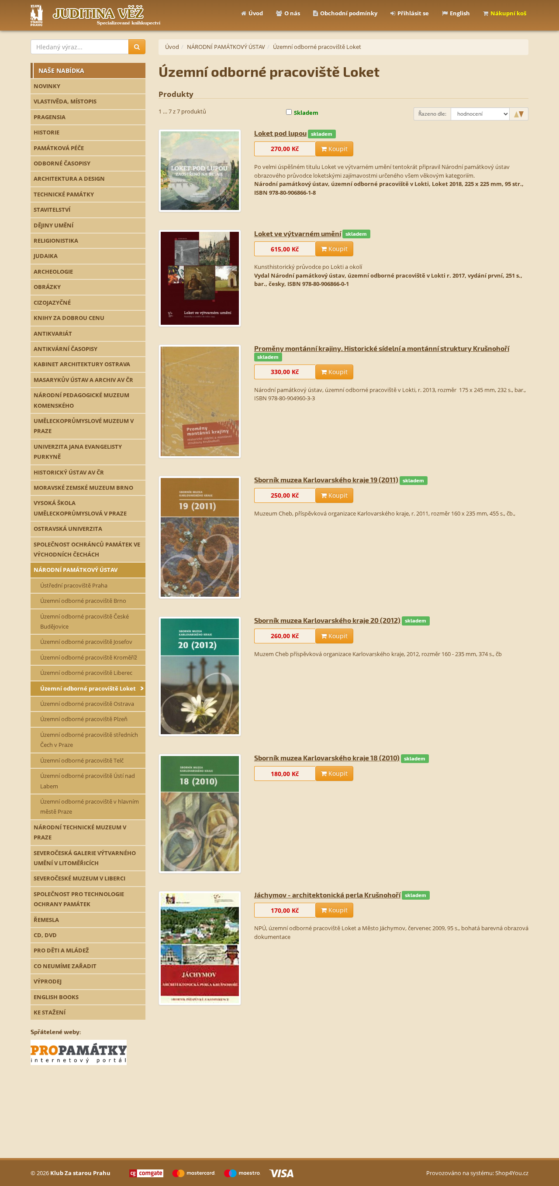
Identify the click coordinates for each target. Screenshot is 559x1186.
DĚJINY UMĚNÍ (53, 225)
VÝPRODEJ (48, 981)
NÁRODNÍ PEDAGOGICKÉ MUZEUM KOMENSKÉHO (81, 400)
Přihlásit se (413, 13)
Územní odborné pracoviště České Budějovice (84, 621)
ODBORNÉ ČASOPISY (62, 163)
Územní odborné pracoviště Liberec (86, 673)
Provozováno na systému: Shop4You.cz (477, 1173)
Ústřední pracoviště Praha (73, 585)
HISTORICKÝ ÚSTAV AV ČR (69, 472)
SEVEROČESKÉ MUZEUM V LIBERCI (79, 878)
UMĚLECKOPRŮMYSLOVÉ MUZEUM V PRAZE (84, 426)
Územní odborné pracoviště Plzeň (84, 719)
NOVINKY (47, 86)
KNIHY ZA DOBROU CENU (69, 318)
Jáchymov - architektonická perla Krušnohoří (327, 894)
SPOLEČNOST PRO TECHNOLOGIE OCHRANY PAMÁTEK (79, 899)
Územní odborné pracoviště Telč (82, 760)
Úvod (255, 13)
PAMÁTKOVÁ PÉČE (59, 148)
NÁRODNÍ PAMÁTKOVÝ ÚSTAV (75, 570)
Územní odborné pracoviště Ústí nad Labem (87, 781)
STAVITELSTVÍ (52, 209)
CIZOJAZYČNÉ (52, 302)
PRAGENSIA (50, 117)
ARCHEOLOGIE (53, 271)
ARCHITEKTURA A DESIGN (69, 178)
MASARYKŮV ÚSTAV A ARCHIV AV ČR (83, 380)
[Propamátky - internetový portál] (79, 1051)
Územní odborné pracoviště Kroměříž (88, 657)
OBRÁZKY (47, 287)
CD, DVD (45, 935)
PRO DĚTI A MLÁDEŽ (61, 950)
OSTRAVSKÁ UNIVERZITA (68, 529)
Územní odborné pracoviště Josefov (86, 642)
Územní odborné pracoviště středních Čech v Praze (89, 740)
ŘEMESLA (46, 920)
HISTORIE (46, 132)
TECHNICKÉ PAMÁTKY (64, 194)
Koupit (337, 148)
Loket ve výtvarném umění (297, 233)
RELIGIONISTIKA (56, 240)
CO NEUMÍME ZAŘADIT (65, 966)
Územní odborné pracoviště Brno (83, 601)
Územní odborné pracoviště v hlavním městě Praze (89, 806)
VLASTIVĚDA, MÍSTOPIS (65, 101)
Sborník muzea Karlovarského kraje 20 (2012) (327, 620)
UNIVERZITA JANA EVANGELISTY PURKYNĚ (78, 452)
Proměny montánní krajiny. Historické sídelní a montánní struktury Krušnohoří (381, 348)
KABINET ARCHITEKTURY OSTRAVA (82, 364)
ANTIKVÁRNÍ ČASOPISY (65, 349)
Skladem (306, 113)
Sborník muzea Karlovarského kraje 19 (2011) (326, 479)
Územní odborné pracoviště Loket (88, 688)
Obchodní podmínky (348, 13)
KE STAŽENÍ (50, 1012)
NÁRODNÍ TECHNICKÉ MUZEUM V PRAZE (80, 832)
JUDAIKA (46, 256)
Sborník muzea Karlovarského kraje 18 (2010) (327, 757)
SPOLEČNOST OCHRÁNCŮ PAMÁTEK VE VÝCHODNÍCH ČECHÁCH (87, 549)
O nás (292, 13)
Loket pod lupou (280, 133)
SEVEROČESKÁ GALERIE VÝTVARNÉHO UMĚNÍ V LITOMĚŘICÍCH (85, 858)
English (460, 13)
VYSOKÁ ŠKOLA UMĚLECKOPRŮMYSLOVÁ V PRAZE (80, 508)
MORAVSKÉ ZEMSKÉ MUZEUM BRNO (83, 488)
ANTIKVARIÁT (53, 333)
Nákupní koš (508, 13)
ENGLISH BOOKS (56, 997)
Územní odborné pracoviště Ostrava (87, 704)
